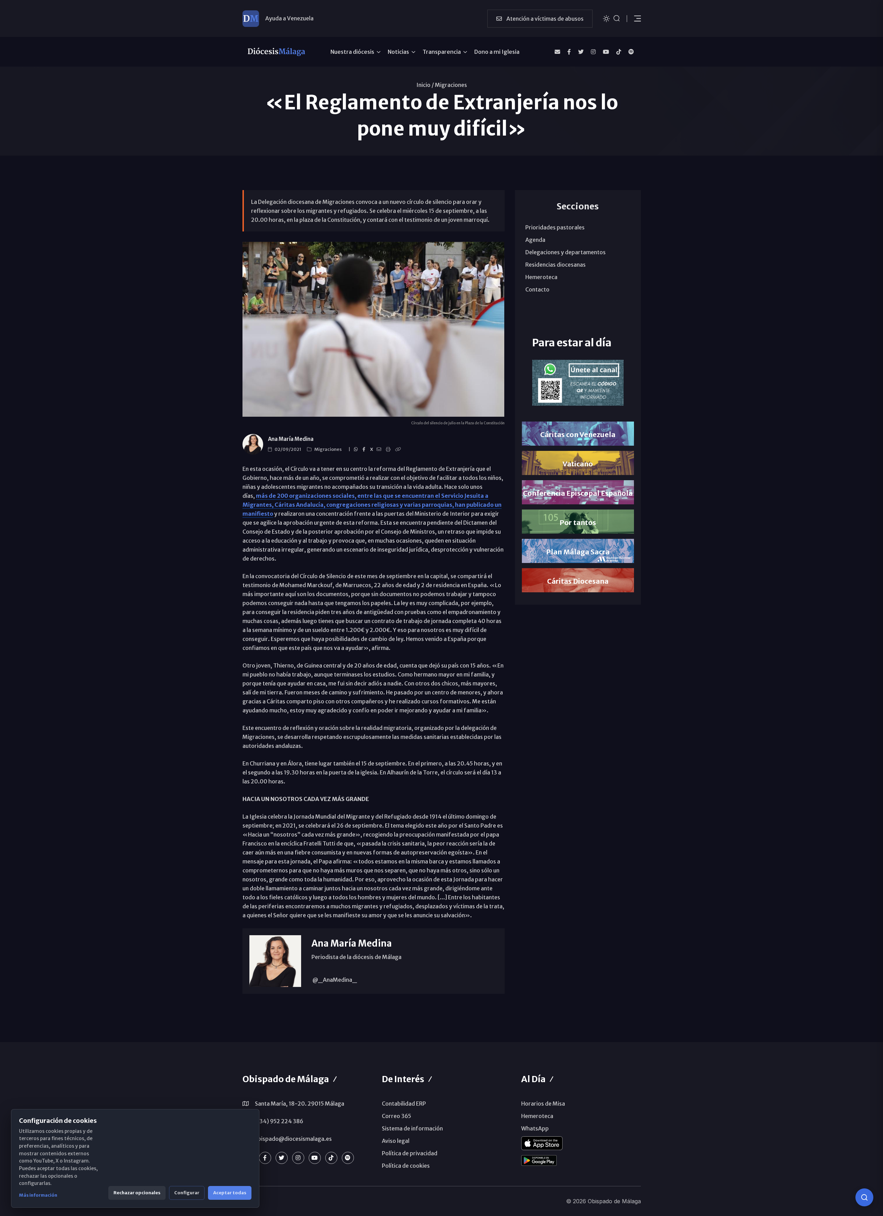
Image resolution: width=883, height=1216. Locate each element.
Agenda (535, 239)
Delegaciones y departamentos (565, 252)
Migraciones (451, 84)
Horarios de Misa (543, 1103)
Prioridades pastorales (555, 227)
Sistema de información (412, 1128)
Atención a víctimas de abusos (544, 18)
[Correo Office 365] (557, 51)
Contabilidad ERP (404, 1103)
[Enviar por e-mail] (380, 449)
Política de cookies (406, 1165)
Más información (38, 1195)
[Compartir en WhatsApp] (357, 449)
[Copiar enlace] (399, 449)
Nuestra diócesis (352, 51)
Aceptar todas (229, 1193)
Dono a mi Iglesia (496, 51)
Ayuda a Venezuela (289, 18)
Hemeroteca (541, 277)
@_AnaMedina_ (334, 979)
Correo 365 (396, 1116)
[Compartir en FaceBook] (365, 449)
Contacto (537, 289)
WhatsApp (535, 1128)
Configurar (186, 1193)
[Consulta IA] (864, 1197)
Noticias (398, 51)
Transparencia (442, 51)
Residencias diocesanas (555, 264)
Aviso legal (395, 1140)
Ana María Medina (291, 439)
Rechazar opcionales (136, 1193)
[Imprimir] (389, 449)
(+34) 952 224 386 (278, 1121)
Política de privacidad (409, 1153)
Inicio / (425, 84)
